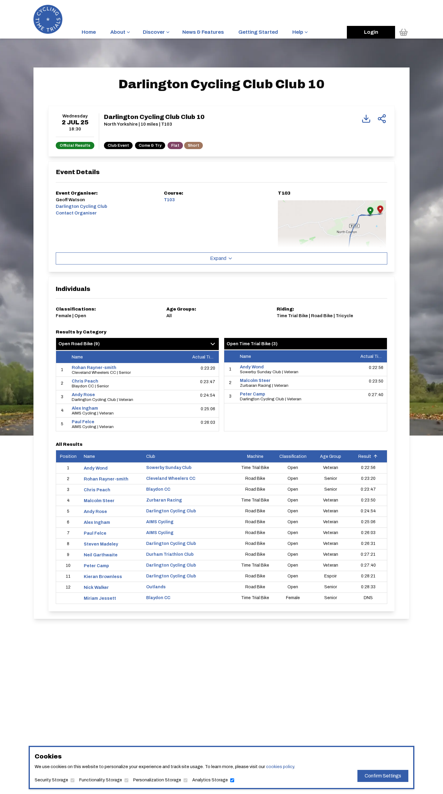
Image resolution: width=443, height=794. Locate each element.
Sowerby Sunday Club (168, 467)
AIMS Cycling (160, 522)
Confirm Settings (383, 775)
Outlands (156, 587)
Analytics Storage (210, 780)
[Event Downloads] (366, 118)
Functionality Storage (100, 780)
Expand (218, 258)
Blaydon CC (158, 489)
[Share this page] (381, 118)
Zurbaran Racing (164, 500)
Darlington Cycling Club (171, 511)
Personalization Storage (157, 780)
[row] (137, 370)
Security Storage (51, 780)
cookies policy (280, 766)
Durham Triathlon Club (169, 554)
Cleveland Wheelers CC (170, 478)
